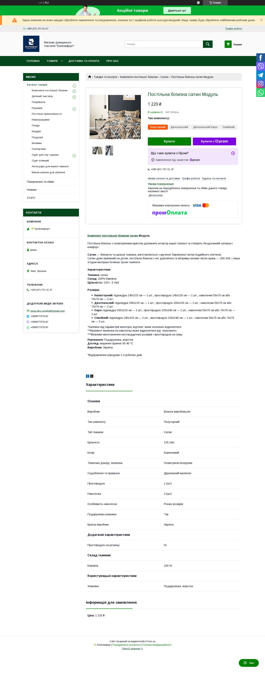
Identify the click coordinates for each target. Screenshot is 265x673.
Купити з (207, 141)
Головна (33, 60)
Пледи (36, 125)
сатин (134, 235)
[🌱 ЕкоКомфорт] (31, 51)
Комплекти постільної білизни (139, 76)
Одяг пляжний (40, 160)
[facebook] (87, 376)
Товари (52, 60)
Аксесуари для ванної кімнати (50, 166)
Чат (251, 662)
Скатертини (39, 148)
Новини (31, 189)
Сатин (164, 76)
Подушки (37, 137)
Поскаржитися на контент (126, 645)
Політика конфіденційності (156, 645)
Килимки (37, 143)
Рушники (37, 108)
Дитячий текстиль (42, 96)
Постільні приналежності (47, 113)
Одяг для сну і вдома (45, 154)
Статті (31, 197)
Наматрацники (40, 119)
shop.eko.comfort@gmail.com (47, 310)
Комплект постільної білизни (108, 235)
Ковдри (36, 131)
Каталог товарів (37, 84)
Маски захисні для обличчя (48, 172)
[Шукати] (208, 44)
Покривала (38, 102)
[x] (91, 376)
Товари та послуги (105, 76)
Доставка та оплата (83, 60)
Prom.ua (150, 641)
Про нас (112, 60)
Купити (169, 141)
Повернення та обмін (40, 181)
